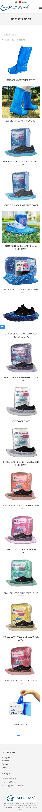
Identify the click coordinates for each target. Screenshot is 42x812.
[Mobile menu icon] (40, 7)
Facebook (6, 761)
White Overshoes (21, 421)
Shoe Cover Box (21, 725)
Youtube (5, 767)
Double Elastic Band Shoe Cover (21, 205)
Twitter (5, 764)
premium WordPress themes (28, 803)
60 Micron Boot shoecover (21, 80)
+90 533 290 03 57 (18, 785)
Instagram (6, 757)
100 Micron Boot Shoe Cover (21, 121)
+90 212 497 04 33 (9, 782)
